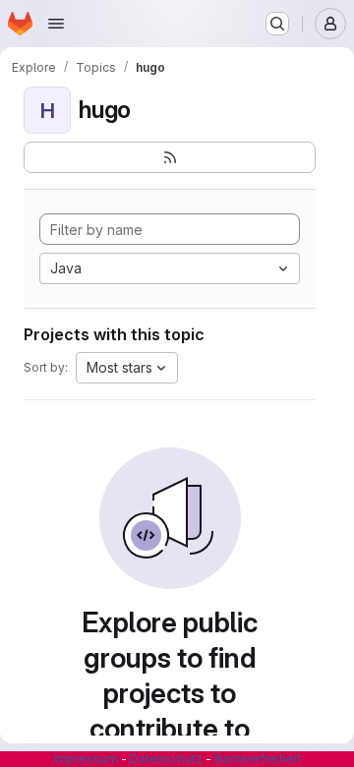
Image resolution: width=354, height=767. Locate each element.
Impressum (85, 758)
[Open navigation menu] (56, 23)
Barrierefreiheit (257, 758)
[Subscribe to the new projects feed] (170, 157)
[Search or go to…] (277, 23)
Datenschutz (166, 758)
